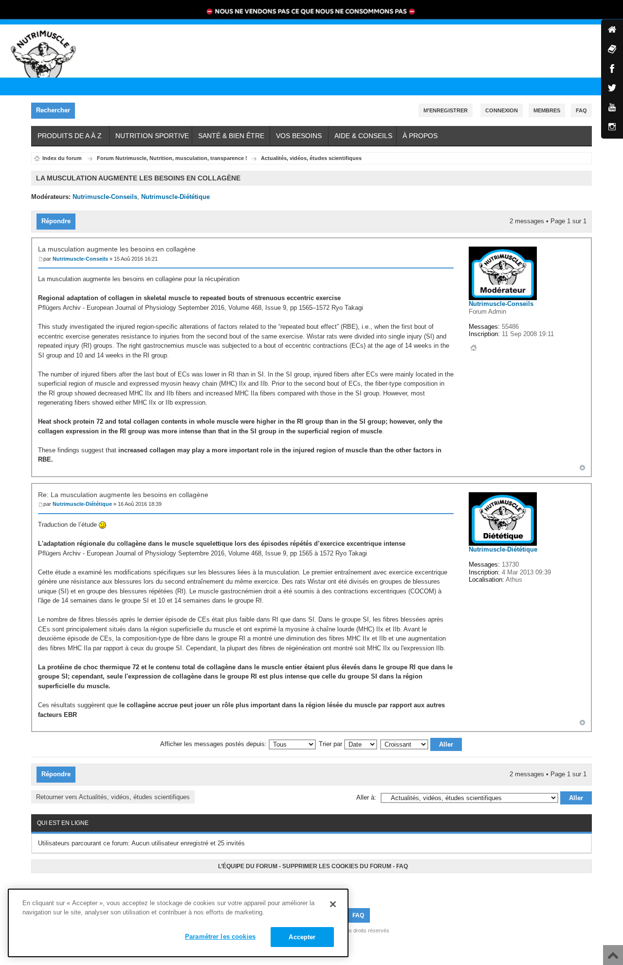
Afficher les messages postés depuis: (214, 744)
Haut (582, 467)
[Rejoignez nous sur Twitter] (310, 886)
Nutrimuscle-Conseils (105, 196)
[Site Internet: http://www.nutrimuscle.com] (473, 348)
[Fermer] (333, 904)
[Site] (612, 30)
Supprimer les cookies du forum (336, 866)
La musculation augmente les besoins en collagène (117, 249)
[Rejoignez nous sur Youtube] (312, 886)
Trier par (331, 744)
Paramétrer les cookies (220, 936)
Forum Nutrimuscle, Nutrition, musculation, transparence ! (172, 158)
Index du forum (62, 158)
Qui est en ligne (63, 823)
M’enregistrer (445, 110)
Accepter (302, 937)
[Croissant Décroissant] (421, 744)
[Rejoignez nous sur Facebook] (307, 886)
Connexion (501, 110)
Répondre (56, 221)
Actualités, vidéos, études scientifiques (311, 158)
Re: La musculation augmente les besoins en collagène (123, 495)
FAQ (402, 866)
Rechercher (53, 110)
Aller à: (366, 797)
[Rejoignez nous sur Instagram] (315, 886)
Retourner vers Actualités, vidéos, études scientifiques (113, 797)
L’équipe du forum (247, 866)
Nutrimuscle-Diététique (175, 196)
